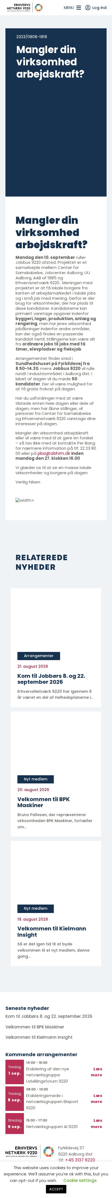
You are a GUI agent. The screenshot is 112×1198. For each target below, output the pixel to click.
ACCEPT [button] (56, 1189)
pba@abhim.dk (54, 453)
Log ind (99, 7)
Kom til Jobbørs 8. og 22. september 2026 (48, 1016)
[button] (69, 7)
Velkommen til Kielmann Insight (39, 1037)
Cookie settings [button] (80, 1180)
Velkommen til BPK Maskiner (35, 1027)
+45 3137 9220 (80, 1160)
